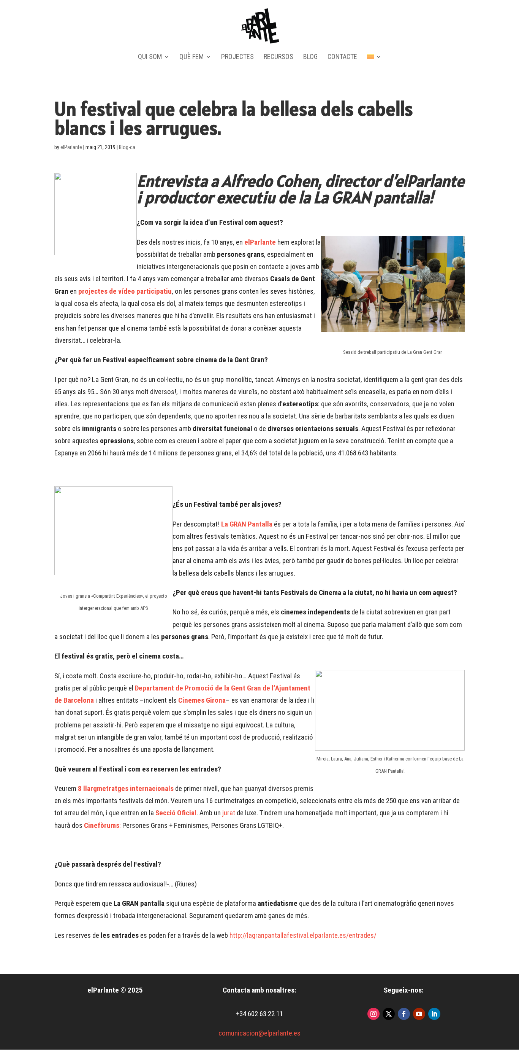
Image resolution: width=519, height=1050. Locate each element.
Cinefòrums (101, 825)
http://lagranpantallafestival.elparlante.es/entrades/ (303, 935)
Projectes (237, 57)
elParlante (71, 147)
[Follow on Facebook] (404, 1014)
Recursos (278, 57)
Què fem (191, 57)
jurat (228, 812)
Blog (310, 57)
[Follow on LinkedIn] (434, 1014)
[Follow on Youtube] (419, 1014)
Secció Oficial (175, 812)
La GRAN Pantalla (246, 524)
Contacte (342, 57)
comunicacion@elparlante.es (259, 1033)
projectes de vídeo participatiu (125, 291)
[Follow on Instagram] (373, 1014)
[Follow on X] (389, 1014)
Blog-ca (127, 147)
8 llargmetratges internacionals (126, 788)
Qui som (150, 57)
